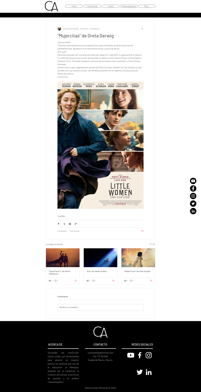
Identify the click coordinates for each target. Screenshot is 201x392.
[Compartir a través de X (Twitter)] (64, 224)
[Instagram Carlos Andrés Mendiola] (149, 355)
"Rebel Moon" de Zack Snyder (137, 271)
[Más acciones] (142, 28)
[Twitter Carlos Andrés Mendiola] (140, 372)
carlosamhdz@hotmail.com (100, 352)
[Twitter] (193, 203)
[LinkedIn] (193, 211)
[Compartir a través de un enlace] (76, 224)
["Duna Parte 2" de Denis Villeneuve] (63, 257)
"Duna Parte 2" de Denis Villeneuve (59, 272)
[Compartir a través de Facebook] (58, 224)
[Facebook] (193, 188)
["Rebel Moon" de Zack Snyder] (138, 257)
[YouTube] (193, 181)
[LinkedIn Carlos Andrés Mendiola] (149, 372)
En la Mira (61, 216)
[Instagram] (193, 196)
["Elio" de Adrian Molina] (100, 257)
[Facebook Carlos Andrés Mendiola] (140, 355)
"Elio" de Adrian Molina (97, 271)
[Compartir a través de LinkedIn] (70, 224)
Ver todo (152, 244)
